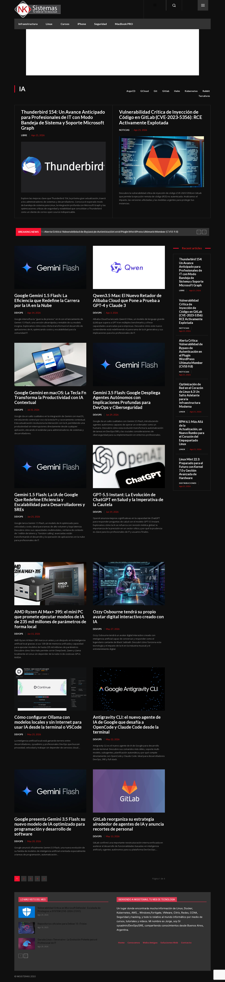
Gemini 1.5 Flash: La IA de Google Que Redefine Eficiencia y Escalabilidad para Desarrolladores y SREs (49, 502)
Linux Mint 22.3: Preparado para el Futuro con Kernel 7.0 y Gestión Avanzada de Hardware (191, 468)
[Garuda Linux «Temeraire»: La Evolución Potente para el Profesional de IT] (26, 944)
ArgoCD (131, 91)
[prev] (199, 232)
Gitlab (165, 91)
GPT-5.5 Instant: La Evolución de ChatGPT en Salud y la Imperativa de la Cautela (128, 499)
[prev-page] (20, 956)
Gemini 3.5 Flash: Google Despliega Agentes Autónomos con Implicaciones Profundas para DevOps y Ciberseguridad (126, 400)
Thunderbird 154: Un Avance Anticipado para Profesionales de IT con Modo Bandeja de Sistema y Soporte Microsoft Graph (63, 120)
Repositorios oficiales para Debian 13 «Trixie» (62, 923)
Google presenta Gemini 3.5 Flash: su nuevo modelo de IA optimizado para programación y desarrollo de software (49, 826)
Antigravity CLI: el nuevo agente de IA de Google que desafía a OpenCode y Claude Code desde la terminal (127, 724)
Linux (182, 411)
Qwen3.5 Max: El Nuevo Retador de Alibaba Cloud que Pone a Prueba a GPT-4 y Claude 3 (127, 300)
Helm (177, 91)
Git (155, 91)
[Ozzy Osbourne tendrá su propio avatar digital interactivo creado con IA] (129, 583)
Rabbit (206, 91)
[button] (174, 5)
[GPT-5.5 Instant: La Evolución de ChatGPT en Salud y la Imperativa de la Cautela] (129, 466)
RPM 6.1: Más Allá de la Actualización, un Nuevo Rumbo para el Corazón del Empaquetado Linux (191, 433)
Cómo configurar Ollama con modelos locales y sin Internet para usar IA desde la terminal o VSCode (48, 722)
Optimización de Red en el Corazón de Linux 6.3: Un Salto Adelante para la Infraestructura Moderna (191, 395)
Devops (18, 312)
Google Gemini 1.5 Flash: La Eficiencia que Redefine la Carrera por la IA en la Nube (47, 300)
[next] (204, 232)
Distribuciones (187, 483)
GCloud (144, 91)
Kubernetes (191, 91)
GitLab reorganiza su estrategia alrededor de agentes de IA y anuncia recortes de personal (128, 824)
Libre (24, 135)
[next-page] (44, 878)
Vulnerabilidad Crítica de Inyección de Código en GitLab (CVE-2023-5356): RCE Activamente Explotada (160, 117)
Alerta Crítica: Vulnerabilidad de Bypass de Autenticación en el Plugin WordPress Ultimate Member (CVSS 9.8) (110, 231)
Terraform (204, 96)
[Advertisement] (112, 52)
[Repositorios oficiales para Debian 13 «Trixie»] (26, 928)
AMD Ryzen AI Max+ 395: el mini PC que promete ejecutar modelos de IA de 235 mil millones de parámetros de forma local (50, 619)
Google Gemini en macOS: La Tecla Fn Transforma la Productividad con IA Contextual (50, 397)
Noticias (124, 130)
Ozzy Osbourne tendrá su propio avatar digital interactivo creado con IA (128, 616)
